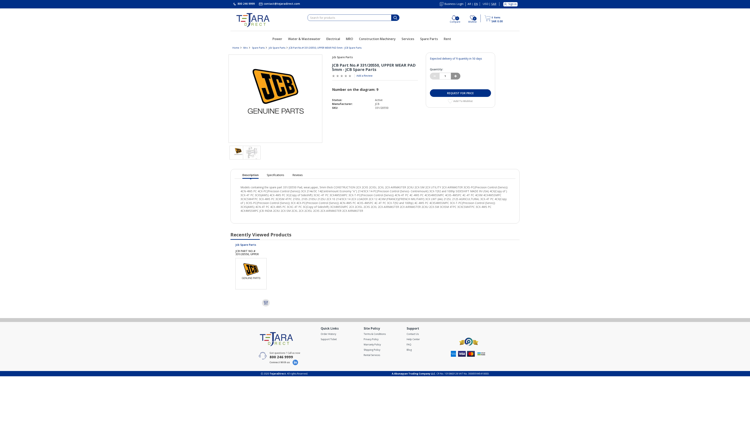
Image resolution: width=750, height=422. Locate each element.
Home (235, 47)
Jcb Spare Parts (277, 47)
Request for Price (460, 93)
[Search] (395, 17)
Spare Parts (429, 39)
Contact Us (413, 334)
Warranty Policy (372, 344)
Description (250, 176)
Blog (409, 349)
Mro (245, 47)
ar (469, 4)
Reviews (297, 175)
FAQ (409, 344)
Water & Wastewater (304, 39)
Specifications (275, 175)
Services (408, 39)
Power (277, 39)
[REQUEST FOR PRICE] (266, 303)
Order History (328, 334)
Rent (447, 39)
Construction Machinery (377, 39)
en (476, 4)
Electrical (333, 39)
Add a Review (364, 75)
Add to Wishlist (463, 101)
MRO (349, 39)
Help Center (413, 339)
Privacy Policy (371, 339)
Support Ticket (329, 339)
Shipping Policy (372, 349)
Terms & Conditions (375, 334)
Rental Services (372, 355)
